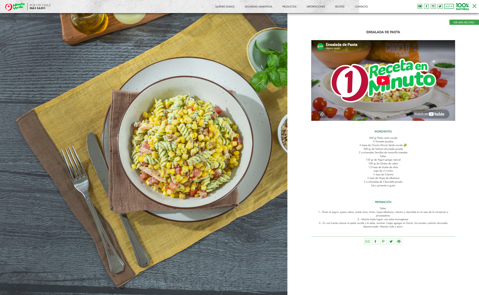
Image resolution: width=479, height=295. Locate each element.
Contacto (361, 7)
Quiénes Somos (224, 7)
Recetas (339, 7)
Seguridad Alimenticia (258, 7)
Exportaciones (316, 7)
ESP (448, 6)
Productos (289, 7)
